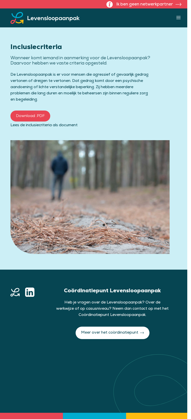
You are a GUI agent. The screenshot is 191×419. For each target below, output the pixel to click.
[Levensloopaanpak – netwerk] (45, 18)
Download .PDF (30, 116)
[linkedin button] (29, 292)
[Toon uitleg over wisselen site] (109, 4)
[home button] (15, 292)
